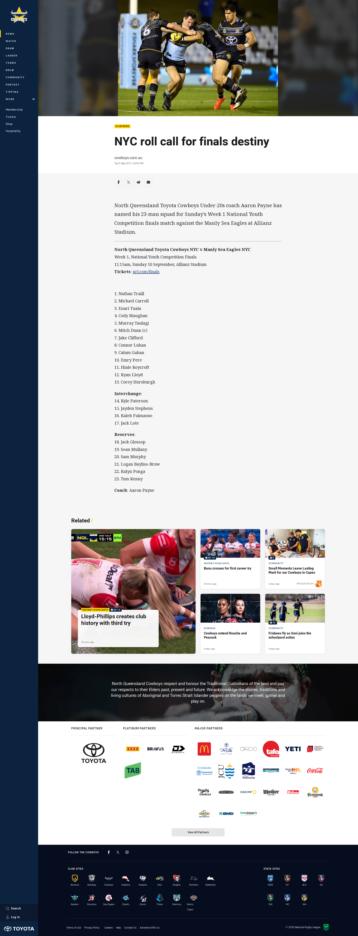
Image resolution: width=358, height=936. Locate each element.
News (10, 33)
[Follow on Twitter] (118, 852)
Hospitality (13, 131)
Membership (14, 109)
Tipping (12, 91)
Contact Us (130, 927)
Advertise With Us (150, 927)
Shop (9, 124)
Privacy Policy (91, 927)
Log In (15, 917)
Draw (10, 48)
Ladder (12, 55)
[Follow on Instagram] (127, 852)
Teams (11, 62)
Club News (122, 126)
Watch (11, 41)
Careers (108, 927)
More (10, 99)
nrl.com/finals (146, 271)
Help (118, 927)
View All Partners (198, 832)
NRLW (10, 70)
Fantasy (12, 84)
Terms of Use (73, 927)
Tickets (11, 117)
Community (15, 77)
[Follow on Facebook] (108, 852)
